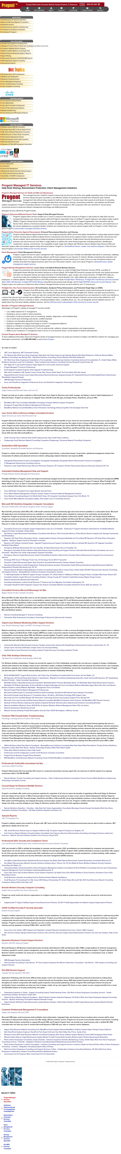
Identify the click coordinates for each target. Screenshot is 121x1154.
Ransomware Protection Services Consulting (8, 1118)
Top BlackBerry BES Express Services (96, 700)
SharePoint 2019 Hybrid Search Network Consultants (74, 692)
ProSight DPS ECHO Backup (32, 282)
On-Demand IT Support (9, 32)
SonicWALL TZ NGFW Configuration (13, 176)
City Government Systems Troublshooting (15, 27)
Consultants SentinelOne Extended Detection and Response (22, 448)
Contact (61, 10)
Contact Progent (48, 339)
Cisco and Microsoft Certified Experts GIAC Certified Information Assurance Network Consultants (35, 843)
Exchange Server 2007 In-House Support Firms (16, 129)
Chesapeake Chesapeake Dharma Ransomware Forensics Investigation (76, 461)
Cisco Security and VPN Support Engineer (15, 113)
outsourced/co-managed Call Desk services (30, 228)
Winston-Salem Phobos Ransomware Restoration (90, 1037)
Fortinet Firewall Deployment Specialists (14, 178)
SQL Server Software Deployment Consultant (16, 132)
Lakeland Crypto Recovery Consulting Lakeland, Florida (57, 650)
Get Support (39, 10)
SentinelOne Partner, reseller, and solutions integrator (85, 246)
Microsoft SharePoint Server (10, 141)
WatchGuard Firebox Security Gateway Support (16, 171)
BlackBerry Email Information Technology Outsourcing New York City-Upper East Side (56, 408)
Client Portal (87, 10)
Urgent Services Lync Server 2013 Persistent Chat (19, 416)
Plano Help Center (34, 750)
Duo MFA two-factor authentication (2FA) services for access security (72, 302)
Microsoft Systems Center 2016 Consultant (15, 139)
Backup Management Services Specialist (8, 1138)
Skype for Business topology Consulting (15, 788)
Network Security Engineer (11, 911)
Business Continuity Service (10, 79)
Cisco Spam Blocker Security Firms (38, 491)
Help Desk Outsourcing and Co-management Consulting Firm (9, 1108)
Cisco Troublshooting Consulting (12, 84)
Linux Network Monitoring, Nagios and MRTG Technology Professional (26, 625)
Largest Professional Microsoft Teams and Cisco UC (20, 390)
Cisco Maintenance (8, 103)
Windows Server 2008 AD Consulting (13, 127)
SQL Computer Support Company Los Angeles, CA (65, 830)
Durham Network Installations (56, 877)
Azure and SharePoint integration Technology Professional (60, 382)
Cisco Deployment (7, 163)
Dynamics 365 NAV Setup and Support (15, 943)
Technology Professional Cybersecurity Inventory (54, 617)
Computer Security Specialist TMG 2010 (15, 973)
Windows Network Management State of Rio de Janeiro (69, 705)
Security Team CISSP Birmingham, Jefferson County (59, 710)
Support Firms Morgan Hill (79, 698)
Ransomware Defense (8, 63)
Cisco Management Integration (11, 81)
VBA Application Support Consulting (13, 60)
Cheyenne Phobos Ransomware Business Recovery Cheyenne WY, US (83, 466)
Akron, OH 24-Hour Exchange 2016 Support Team (68, 695)
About (51, 10)
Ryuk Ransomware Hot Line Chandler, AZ (61, 548)
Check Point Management (10, 168)
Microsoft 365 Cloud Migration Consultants (15, 22)
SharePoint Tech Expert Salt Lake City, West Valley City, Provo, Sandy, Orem (58, 1032)
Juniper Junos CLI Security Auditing (44, 647)
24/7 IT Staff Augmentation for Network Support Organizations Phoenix (86, 902)
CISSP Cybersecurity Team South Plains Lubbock (50, 438)
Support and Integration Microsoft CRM (15, 1012)
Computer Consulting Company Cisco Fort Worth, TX (69, 496)
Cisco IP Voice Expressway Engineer (13, 108)
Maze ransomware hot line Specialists (40, 1054)
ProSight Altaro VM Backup (74, 279)
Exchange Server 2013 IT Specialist (54, 560)
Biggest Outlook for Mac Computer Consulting (17, 593)
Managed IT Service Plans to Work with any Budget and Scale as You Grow (17, 46)
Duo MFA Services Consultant (7, 1146)
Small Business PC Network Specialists (14, 19)
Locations (73, 10)
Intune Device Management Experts (13, 137)
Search (100, 10)
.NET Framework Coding (29, 353)
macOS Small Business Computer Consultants (47, 753)
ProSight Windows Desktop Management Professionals (21, 474)
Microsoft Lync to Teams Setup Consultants (15, 134)
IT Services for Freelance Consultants (13, 29)
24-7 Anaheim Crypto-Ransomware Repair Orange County (80, 577)
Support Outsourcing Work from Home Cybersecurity (20, 890)
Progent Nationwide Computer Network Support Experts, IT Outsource (51, 4)
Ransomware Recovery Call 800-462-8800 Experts (17, 58)
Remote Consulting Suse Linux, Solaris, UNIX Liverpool (72, 930)
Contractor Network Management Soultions (66, 493)
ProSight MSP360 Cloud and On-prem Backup (94, 282)
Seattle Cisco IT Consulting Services (56, 499)
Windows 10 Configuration (10, 76)
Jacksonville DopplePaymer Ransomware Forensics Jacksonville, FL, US (82, 645)
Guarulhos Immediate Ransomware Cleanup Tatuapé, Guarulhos (60, 562)
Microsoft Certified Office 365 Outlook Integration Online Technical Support (27, 507)
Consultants (6, 166)
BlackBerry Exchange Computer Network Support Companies (51, 403)
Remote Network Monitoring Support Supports (16, 53)
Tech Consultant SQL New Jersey (74, 372)
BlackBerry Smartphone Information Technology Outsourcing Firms (79, 758)
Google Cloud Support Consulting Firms (14, 43)
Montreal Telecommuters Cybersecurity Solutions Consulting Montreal (74, 703)
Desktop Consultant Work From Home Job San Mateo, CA (73, 675)
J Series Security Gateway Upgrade (13, 173)
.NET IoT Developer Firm (10, 818)
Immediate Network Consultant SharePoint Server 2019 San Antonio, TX (75, 585)
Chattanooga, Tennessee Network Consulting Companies (70, 440)
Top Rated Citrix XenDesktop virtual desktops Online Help (21, 658)
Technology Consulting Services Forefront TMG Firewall (21, 718)
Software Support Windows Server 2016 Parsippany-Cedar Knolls (88, 1034)
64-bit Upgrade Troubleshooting (41, 370)
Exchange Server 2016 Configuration (13, 74)
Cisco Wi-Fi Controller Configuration (13, 105)
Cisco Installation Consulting (11, 86)
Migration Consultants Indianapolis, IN (70, 582)
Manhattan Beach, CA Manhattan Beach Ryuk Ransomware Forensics (89, 683)
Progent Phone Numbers (32, 755)
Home (27, 10)
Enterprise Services (8, 24)
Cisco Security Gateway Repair (11, 100)
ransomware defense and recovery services (30, 249)
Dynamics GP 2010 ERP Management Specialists (17, 144)
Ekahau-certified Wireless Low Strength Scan (16, 51)
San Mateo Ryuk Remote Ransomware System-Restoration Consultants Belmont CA (80, 860)
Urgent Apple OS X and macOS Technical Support (51, 365)
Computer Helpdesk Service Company (14, 48)
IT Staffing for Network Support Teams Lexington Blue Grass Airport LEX (90, 574)
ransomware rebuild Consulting (12, 766)
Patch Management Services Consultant (8, 1128)
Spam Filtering (6, 56)
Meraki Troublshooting (9, 110)
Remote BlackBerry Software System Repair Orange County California (85, 1029)
